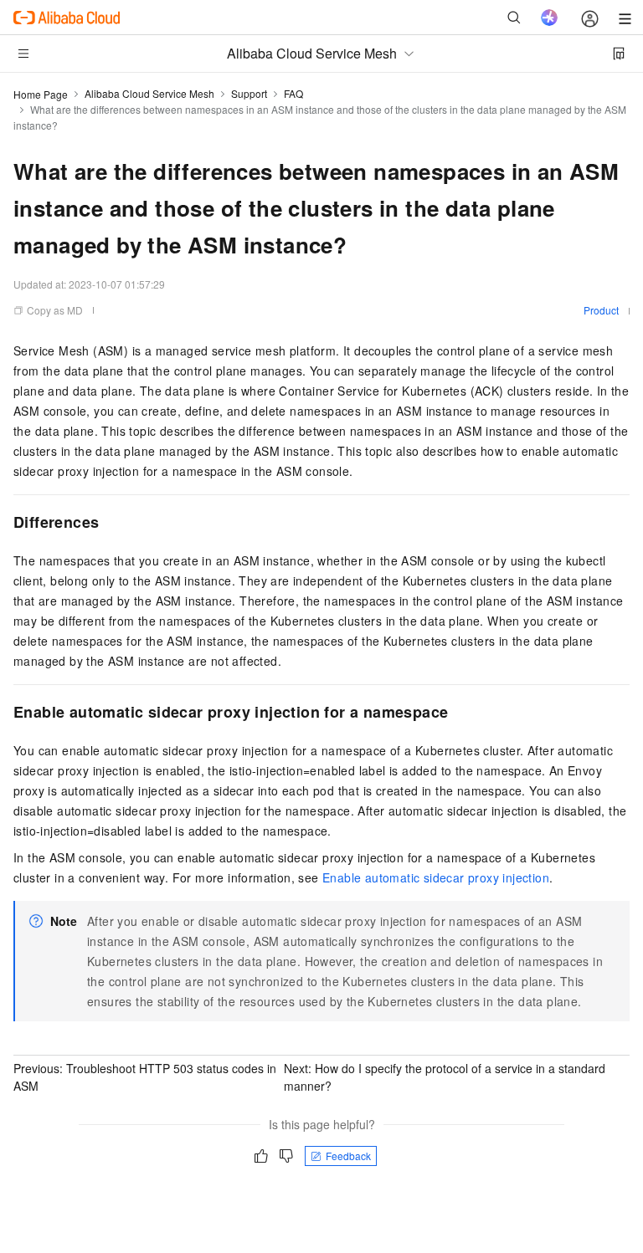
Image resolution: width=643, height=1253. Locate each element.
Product (601, 310)
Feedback (348, 1155)
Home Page (40, 94)
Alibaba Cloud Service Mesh (149, 93)
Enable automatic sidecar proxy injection (435, 877)
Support (249, 93)
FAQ (293, 93)
